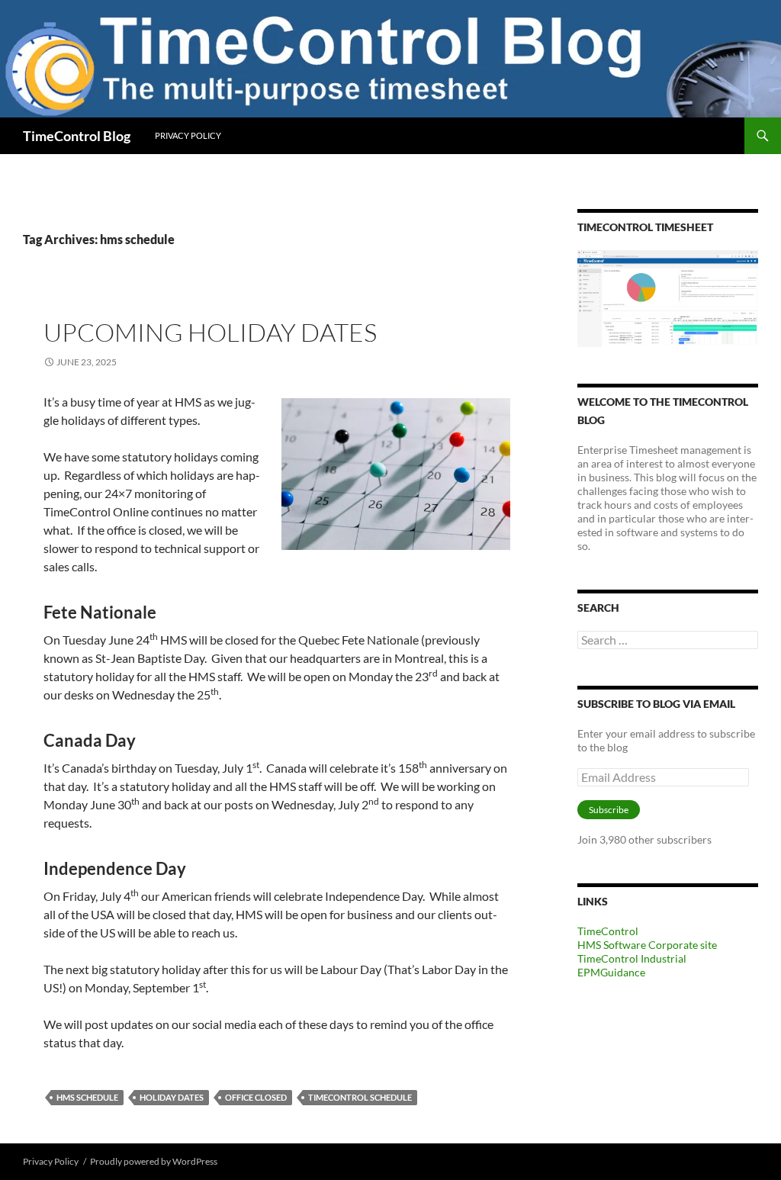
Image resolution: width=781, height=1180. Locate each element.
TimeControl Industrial (631, 958)
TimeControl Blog (76, 135)
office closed (256, 1097)
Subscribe (608, 809)
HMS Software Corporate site (647, 944)
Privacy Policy (188, 135)
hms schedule (87, 1097)
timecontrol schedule (360, 1097)
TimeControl (607, 930)
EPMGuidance (611, 972)
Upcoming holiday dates (210, 332)
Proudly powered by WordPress (153, 1161)
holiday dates (172, 1097)
